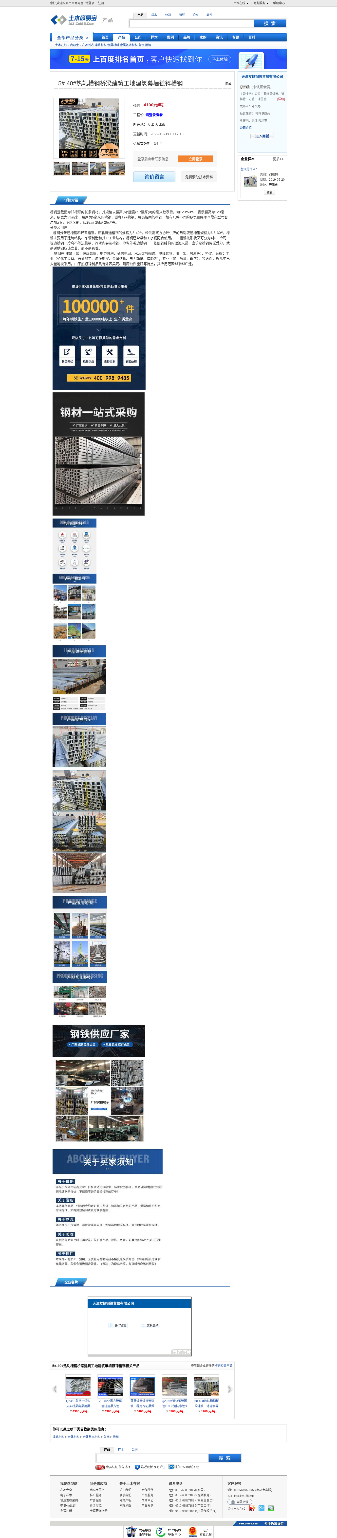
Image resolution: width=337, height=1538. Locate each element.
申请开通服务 (99, 1511)
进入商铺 (262, 136)
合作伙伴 (147, 1490)
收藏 (228, 83)
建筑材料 (101, 45)
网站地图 (125, 1505)
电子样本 (66, 1495)
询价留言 (154, 177)
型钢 (141, 45)
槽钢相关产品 (223, 1365)
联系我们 (125, 1495)
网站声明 (125, 1500)
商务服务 (259, 3)
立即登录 (196, 159)
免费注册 (66, 1511)
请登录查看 (154, 115)
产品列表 (88, 45)
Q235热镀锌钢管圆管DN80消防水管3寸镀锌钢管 (174, 1404)
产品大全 (66, 1490)
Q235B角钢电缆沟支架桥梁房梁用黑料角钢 (78, 1404)
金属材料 (113, 45)
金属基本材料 (129, 45)
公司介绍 (246, 128)
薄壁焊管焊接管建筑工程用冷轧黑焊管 (142, 1404)
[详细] (281, 99)
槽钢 (148, 45)
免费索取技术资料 (199, 177)
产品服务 (147, 1495)
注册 (101, 3)
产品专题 (147, 1505)
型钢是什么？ (249, 169)
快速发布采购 (69, 1500)
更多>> (278, 159)
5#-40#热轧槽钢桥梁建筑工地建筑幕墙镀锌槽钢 (120, 83)
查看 (270, 192)
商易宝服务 (97, 1490)
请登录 (89, 3)
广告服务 (96, 1500)
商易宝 (74, 45)
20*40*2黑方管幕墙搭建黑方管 (110, 1403)
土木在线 (239, 3)
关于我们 (125, 1490)
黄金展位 (96, 1505)
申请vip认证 (68, 1505)
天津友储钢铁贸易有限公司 (262, 76)
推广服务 (96, 1495)
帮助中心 (279, 3)
